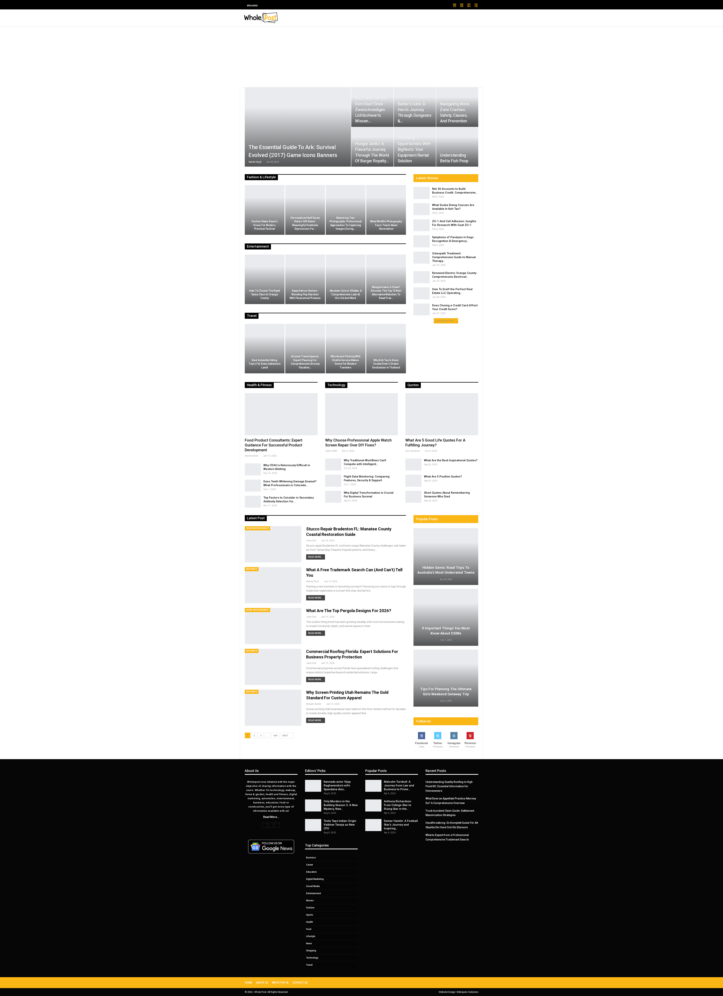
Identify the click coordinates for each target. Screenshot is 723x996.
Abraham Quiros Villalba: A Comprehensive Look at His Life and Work (346, 294)
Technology (312, 957)
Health (309, 922)
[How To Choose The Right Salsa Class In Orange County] (264, 279)
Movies (310, 900)
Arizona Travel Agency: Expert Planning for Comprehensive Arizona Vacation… (305, 362)
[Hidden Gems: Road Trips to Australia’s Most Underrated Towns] (445, 556)
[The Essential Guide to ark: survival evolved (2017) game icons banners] (297, 127)
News (309, 943)
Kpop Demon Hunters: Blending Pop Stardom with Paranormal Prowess (305, 294)
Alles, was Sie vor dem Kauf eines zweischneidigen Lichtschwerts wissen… (371, 110)
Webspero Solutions (467, 992)
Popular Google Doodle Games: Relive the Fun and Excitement (305, 5)
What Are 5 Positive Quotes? (443, 476)
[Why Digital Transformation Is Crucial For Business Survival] (333, 497)
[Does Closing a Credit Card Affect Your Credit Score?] (421, 310)
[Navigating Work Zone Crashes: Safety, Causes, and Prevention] (457, 107)
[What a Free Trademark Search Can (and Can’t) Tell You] (273, 585)
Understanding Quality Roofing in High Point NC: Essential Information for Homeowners (449, 786)
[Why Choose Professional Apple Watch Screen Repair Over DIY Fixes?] (361, 414)
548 (275, 735)
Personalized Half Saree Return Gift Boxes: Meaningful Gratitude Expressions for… (305, 223)
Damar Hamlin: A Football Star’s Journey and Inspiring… (401, 824)
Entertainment (313, 893)
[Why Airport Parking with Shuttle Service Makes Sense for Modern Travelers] (345, 348)
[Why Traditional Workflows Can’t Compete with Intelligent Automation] (333, 464)
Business (251, 569)
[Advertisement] (361, 54)
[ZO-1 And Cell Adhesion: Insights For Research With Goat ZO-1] (421, 225)
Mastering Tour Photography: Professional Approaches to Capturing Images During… (345, 223)
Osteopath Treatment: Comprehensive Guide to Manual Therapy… (454, 257)
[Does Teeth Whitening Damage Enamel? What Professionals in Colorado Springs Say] (253, 486)
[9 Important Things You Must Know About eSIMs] (445, 617)
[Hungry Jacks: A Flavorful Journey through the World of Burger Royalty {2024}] (372, 147)
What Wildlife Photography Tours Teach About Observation (386, 225)
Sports (309, 915)
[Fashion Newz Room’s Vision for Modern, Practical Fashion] (264, 210)
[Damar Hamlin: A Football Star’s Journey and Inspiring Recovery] (373, 825)
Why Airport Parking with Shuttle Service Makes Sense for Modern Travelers (345, 362)
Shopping (311, 950)
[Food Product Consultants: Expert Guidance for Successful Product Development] (281, 414)
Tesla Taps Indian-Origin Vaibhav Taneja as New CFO (340, 824)
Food (308, 929)
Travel (309, 965)
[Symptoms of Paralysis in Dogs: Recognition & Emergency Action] (421, 241)
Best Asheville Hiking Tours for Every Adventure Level (265, 364)
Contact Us (300, 982)
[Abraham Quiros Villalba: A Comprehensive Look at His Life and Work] (345, 279)
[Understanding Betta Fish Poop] (457, 147)
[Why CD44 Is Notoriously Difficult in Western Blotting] (253, 469)
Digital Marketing (315, 879)
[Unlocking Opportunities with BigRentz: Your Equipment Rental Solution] (415, 147)
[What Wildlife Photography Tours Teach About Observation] (386, 210)
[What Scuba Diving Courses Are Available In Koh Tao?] (421, 209)
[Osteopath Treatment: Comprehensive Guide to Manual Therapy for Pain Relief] (421, 258)
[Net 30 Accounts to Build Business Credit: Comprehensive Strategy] (421, 193)
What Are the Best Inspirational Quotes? (450, 460)
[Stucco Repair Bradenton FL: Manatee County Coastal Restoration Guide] (273, 544)
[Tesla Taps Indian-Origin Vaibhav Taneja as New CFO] (313, 825)
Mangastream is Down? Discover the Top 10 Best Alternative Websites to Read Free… (386, 293)
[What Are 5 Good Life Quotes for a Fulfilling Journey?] (441, 414)
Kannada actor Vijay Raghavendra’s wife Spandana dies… (337, 785)
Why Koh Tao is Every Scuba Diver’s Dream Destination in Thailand (386, 364)
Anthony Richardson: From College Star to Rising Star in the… (398, 805)
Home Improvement (257, 528)
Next (285, 735)
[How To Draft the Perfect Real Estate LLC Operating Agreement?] (421, 293)
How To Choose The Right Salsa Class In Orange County (264, 294)
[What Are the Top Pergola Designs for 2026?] (273, 626)
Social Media (313, 886)
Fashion (310, 907)
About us (262, 982)
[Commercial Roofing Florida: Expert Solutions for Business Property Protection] (273, 667)
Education (311, 872)
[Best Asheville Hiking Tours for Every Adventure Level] (264, 348)
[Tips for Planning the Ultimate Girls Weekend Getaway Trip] (445, 678)
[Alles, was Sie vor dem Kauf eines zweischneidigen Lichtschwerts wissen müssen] (372, 107)
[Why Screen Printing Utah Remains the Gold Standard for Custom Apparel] (273, 708)
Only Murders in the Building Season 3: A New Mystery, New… (341, 805)
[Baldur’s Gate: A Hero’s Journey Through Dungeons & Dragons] (415, 107)
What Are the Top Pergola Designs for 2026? (348, 610)
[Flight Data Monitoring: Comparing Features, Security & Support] (333, 481)
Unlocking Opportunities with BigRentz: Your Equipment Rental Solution (414, 149)
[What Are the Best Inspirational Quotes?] (413, 464)
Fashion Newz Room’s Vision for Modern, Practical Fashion (265, 225)
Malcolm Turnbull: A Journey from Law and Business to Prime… (399, 785)
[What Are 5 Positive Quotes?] (413, 481)
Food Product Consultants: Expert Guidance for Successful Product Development (273, 445)
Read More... (315, 557)
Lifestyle (310, 936)
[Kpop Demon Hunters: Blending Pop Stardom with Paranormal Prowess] (305, 279)
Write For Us (280, 982)
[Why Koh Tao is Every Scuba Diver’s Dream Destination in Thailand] (386, 348)
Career (309, 864)
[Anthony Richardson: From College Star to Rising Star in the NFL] (373, 805)
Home (248, 982)
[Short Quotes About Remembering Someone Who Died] (413, 497)
